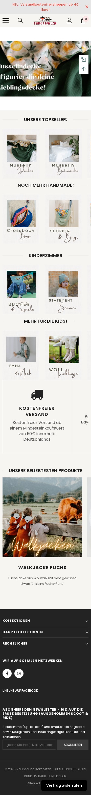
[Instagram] (19, 673)
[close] (86, 7)
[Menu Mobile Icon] (6, 20)
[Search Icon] (20, 20)
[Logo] (45, 20)
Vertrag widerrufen (64, 785)
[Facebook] (7, 673)
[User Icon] (69, 20)
